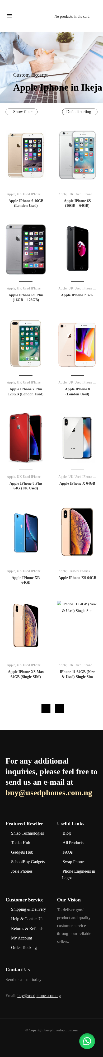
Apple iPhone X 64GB (77, 483)
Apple (11, 194)
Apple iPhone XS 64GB (77, 578)
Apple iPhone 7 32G (77, 295)
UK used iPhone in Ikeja (34, 194)
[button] (87, 1041)
